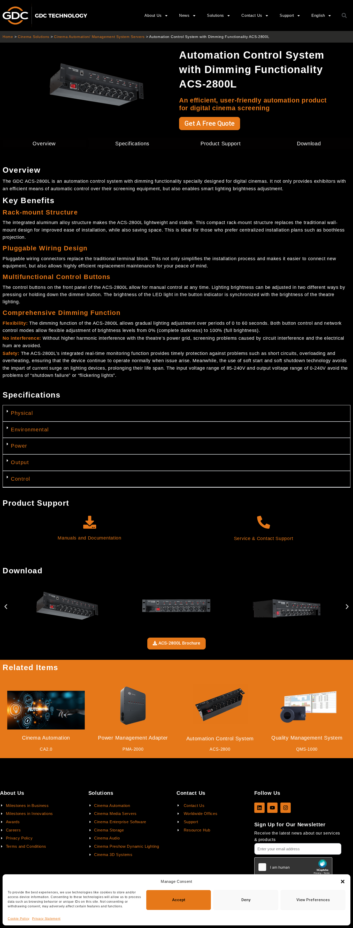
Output (20, 462)
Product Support (221, 143)
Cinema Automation (46, 738)
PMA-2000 (133, 749)
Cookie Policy (18, 919)
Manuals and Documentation (89, 538)
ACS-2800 (220, 749)
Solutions (215, 15)
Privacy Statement (46, 919)
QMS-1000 (307, 749)
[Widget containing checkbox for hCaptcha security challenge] (293, 867)
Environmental (30, 429)
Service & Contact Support (263, 538)
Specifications (132, 143)
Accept (178, 900)
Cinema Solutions (33, 37)
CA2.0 (46, 749)
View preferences (313, 900)
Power (19, 446)
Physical (22, 413)
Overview (44, 143)
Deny (245, 900)
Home (8, 37)
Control (20, 479)
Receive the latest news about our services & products (297, 836)
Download (309, 143)
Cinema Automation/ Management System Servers (99, 37)
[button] (342, 881)
